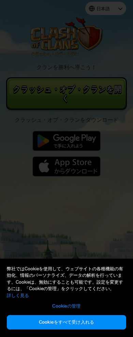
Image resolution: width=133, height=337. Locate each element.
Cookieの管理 (66, 306)
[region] (66, 298)
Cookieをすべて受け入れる (66, 322)
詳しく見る (18, 295)
